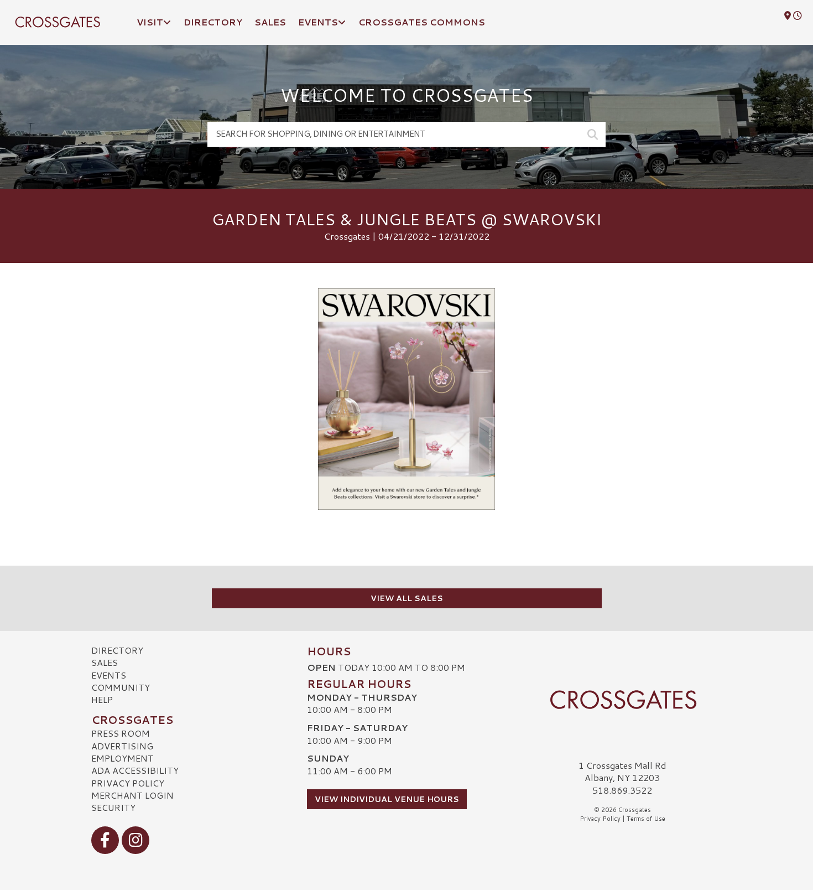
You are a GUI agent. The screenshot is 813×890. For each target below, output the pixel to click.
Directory (117, 650)
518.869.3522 (622, 790)
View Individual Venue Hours (387, 799)
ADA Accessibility (135, 770)
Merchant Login (132, 795)
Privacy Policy (127, 783)
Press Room (120, 733)
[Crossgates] (622, 699)
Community (120, 687)
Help (102, 699)
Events (108, 675)
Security (113, 807)
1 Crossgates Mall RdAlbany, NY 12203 (622, 771)
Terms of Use (646, 818)
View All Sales (407, 598)
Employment (122, 758)
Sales (104, 662)
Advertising (122, 745)
